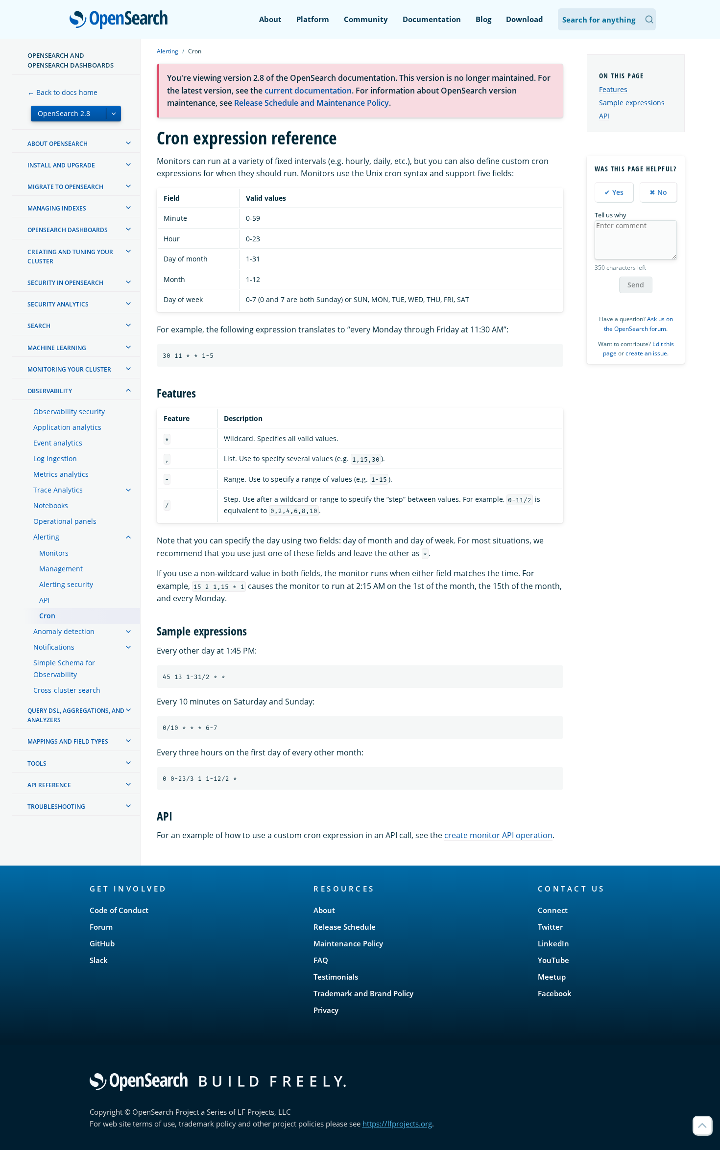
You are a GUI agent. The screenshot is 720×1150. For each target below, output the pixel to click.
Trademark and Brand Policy (363, 993)
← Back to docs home (62, 92)
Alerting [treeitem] (46, 536)
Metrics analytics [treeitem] (61, 474)
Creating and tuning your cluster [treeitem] (70, 256)
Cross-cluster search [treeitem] (66, 690)
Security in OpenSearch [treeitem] (65, 283)
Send (635, 284)
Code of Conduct (119, 910)
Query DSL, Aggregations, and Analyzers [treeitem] (75, 715)
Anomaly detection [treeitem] (64, 631)
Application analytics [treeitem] (67, 427)
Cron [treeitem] (47, 615)
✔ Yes (614, 192)
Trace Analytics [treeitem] (58, 489)
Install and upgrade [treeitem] (61, 165)
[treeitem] (128, 143)
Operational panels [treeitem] (64, 521)
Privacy (325, 1010)
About (270, 19)
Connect (553, 910)
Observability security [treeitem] (69, 411)
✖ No (658, 192)
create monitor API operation (498, 835)
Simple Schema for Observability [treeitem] (64, 668)
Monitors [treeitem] (54, 553)
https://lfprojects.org (397, 1123)
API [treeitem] (44, 600)
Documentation (432, 19)
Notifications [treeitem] (53, 647)
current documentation (308, 90)
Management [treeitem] (61, 568)
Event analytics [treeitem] (57, 442)
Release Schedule (344, 927)
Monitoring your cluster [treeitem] (69, 369)
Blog (483, 19)
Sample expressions (632, 102)
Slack (99, 960)
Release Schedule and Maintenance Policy (311, 102)
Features (613, 89)
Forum (101, 927)
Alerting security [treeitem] (66, 584)
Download (524, 19)
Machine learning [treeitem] (56, 348)
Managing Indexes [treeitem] (56, 208)
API (604, 115)
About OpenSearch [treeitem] (57, 144)
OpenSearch (121, 20)
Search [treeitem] (38, 326)
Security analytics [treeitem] (58, 304)
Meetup (552, 977)
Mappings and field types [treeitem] (67, 741)
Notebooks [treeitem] (50, 505)
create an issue (646, 353)
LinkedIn (553, 943)
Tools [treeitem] (37, 763)
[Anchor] (202, 392)
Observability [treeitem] (49, 391)
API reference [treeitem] (49, 785)
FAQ (320, 960)
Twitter (550, 927)
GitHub (102, 943)
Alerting (167, 51)
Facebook (555, 993)
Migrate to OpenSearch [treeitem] (65, 187)
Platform (312, 19)
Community (366, 19)
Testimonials (335, 977)
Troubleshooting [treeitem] (56, 806)
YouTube (553, 960)
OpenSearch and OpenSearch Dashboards (70, 60)
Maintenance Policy (348, 943)
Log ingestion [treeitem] (55, 458)
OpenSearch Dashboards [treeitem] (67, 230)
